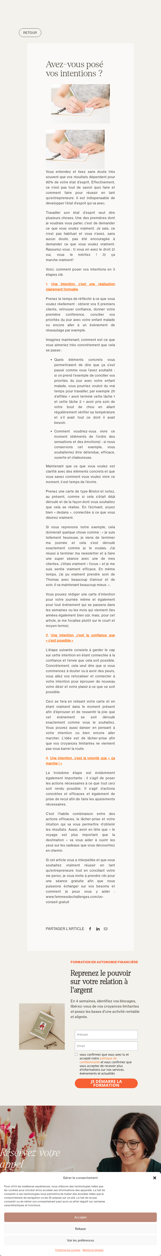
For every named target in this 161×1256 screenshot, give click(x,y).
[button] (155, 1178)
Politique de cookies (67, 1250)
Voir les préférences (80, 1240)
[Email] (106, 928)
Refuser (80, 1229)
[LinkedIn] (98, 928)
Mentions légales (93, 1250)
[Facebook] (90, 928)
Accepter (80, 1217)
